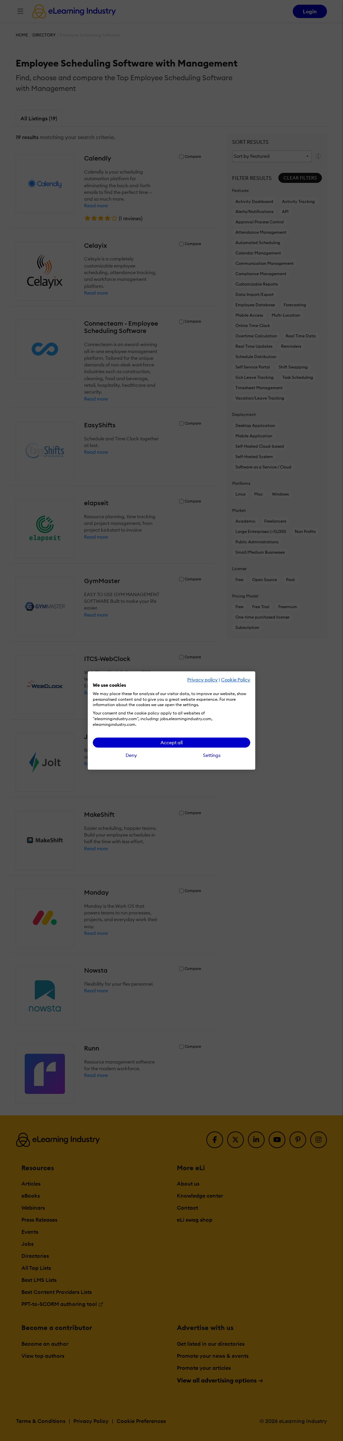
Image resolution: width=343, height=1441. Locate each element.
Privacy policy (202, 680)
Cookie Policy (235, 680)
